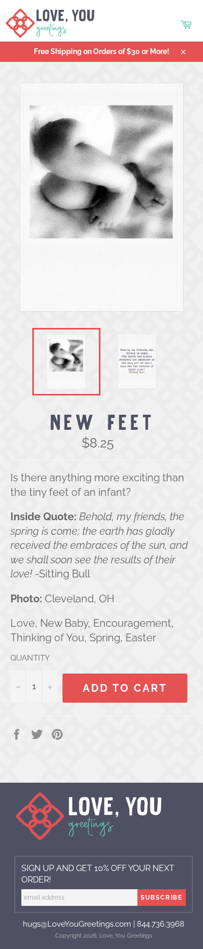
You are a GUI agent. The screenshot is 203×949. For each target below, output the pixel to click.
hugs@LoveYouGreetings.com (77, 924)
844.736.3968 (160, 924)
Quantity (30, 658)
